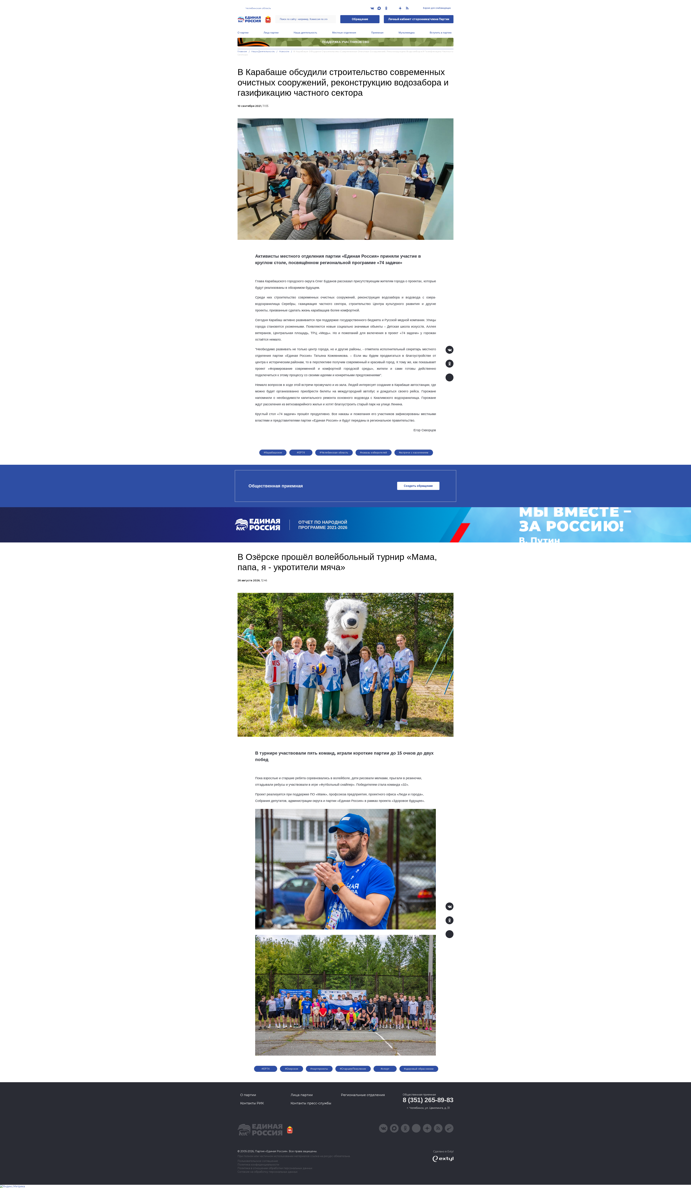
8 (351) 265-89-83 (428, 1100)
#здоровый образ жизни (419, 1068)
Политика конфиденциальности (258, 1164)
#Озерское (291, 1068)
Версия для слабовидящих (437, 8)
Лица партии (271, 32)
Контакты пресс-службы (311, 1103)
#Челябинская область (334, 452)
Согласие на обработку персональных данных (267, 1171)
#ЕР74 (301, 452)
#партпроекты (319, 1068)
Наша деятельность (305, 32)
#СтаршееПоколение (353, 1068)
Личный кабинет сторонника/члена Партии (418, 19)
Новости (284, 51)
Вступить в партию (441, 32)
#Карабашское (273, 452)
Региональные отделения (363, 1095)
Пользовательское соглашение (258, 1161)
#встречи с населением (413, 452)
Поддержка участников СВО (345, 42)
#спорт (385, 1068)
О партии (243, 32)
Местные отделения (344, 32)
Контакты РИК (252, 1103)
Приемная (377, 32)
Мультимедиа (407, 32)
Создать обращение (418, 486)
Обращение (360, 19)
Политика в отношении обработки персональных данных (275, 1168)
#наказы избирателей (373, 452)
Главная (242, 51)
